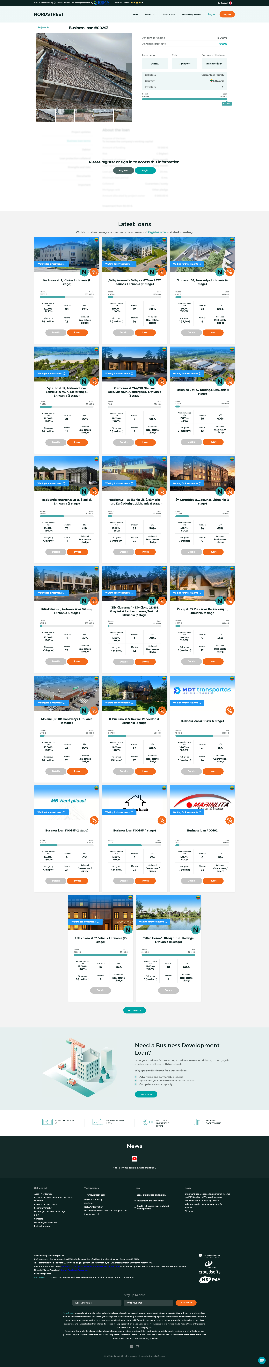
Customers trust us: (121, 3)
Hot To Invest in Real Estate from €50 (134, 1167)
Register (123, 170)
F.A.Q (36, 1215)
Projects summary (93, 1199)
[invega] (210, 1264)
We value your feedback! (46, 1222)
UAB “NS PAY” (40, 1277)
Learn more (146, 1094)
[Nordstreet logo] (49, 14)
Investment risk (91, 1214)
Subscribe (186, 1302)
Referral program (42, 1226)
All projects (134, 1010)
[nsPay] (209, 1279)
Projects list (44, 27)
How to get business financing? (49, 1211)
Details (56, 332)
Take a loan (169, 14)
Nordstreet (68, 1313)
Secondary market (191, 14)
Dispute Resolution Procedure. (74, 1270)
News (135, 14)
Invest (148, 14)
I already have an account (188, 1358)
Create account (156, 1358)
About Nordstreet (43, 1194)
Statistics (88, 1203)
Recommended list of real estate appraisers (105, 1210)
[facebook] (131, 1346)
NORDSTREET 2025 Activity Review (202, 1200)
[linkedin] (137, 1346)
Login (145, 170)
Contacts (38, 1219)
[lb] (209, 1255)
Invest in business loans (45, 1204)
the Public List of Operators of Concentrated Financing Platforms (90, 1266)
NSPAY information (93, 1207)
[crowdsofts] (209, 1272)
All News (189, 1211)
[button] (262, 1360)
